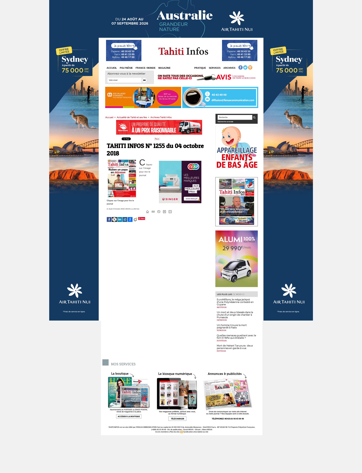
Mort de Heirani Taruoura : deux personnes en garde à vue (235, 347)
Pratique (200, 68)
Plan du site (174, 432)
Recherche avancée (225, 121)
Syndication (188, 432)
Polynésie (126, 68)
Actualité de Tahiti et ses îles (132, 117)
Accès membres (162, 432)
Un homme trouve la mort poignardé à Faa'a (232, 326)
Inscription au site (201, 432)
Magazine (164, 68)
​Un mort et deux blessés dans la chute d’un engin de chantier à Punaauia (235, 315)
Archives (229, 68)
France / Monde (146, 68)
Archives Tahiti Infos (161, 117)
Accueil (112, 68)
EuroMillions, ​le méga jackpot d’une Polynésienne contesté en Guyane (235, 302)
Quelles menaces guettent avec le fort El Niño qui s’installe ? (236, 336)
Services (215, 68)
